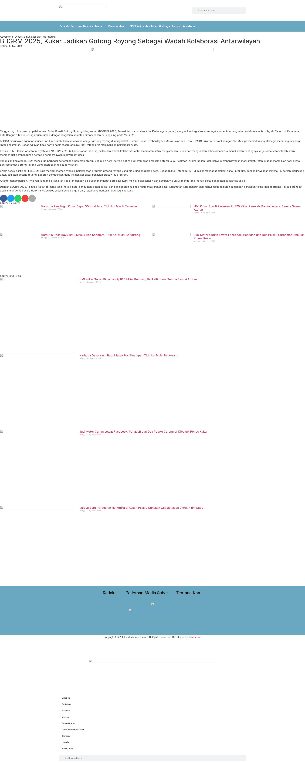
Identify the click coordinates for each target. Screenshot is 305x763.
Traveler (176, 26)
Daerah (99, 26)
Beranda (64, 26)
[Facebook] (236, 26)
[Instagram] (243, 26)
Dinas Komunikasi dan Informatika (35, 36)
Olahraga (164, 26)
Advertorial (188, 26)
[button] (3, 198)
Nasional (88, 26)
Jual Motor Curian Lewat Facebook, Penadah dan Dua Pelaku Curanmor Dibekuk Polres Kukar (143, 431)
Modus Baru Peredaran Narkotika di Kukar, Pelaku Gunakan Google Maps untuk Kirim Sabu (141, 507)
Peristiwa (76, 26)
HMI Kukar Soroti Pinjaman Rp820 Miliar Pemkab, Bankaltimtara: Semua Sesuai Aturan (138, 279)
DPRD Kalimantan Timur (144, 26)
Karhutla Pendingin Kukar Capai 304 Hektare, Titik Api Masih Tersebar (89, 206)
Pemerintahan (116, 26)
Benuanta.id (194, 637)
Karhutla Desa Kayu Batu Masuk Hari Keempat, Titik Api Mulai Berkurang (90, 235)
